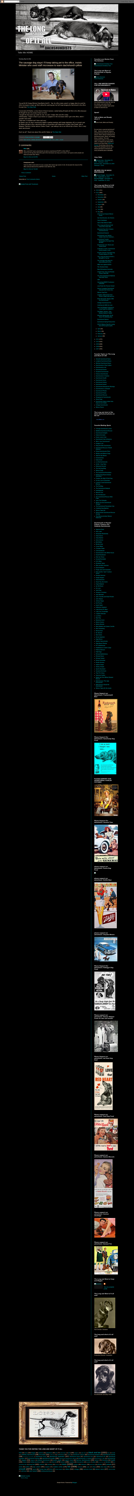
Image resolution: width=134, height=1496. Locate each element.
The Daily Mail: (31, 107)
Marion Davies (100, 622)
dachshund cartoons (79, 1454)
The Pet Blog (99, 486)
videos (67, 1469)
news (53, 139)
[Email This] (44, 137)
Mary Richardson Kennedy (105, 269)
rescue (79, 1467)
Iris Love (98, 588)
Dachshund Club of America (104, 439)
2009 (97, 344)
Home (53, 176)
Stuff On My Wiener (101, 455)
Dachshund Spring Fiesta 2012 (106, 322)
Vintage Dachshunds (102, 405)
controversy (60, 1454)
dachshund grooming (28, 1456)
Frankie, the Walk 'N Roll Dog (104, 478)
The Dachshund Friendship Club (105, 506)
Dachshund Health (101, 378)
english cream (69, 1460)
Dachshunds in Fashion (102, 376)
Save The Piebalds (101, 500)
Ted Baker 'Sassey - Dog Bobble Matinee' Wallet (104, 312)
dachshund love (88, 1456)
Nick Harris (99, 635)
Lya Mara (98, 616)
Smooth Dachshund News (103, 359)
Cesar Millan (99, 546)
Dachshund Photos (101, 391)
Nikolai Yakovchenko (102, 641)
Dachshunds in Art (101, 367)
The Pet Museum (100, 494)
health (113, 1460)
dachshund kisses (75, 1456)
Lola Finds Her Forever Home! (106, 286)
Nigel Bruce (99, 639)
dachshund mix (100, 1456)
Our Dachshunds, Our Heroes (105, 218)
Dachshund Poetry (101, 393)
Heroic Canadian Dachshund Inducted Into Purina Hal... (105, 289)
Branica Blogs (24, 1477)
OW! (98, 279)
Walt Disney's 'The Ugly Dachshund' (102, 681)
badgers (76, 1452)
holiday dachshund (35, 1462)
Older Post (84, 176)
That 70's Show (100, 673)
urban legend (59, 1469)
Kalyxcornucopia (100, 435)
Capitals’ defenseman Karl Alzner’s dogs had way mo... (106, 295)
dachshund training (33, 1458)
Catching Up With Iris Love (104, 305)
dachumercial (111, 1458)
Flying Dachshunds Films (103, 451)
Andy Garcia (99, 535)
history (25, 1462)
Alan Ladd (99, 531)
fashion (97, 1460)
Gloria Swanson (98, 78)
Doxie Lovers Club (101, 437)
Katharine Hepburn (101, 607)
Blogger (74, 1482)
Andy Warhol (99, 538)
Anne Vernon (99, 540)
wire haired (33, 1471)
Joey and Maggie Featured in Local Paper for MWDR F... (105, 308)
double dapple (57, 1460)
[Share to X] (48, 137)
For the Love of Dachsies (103, 480)
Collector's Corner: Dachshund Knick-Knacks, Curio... (106, 249)
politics (57, 139)
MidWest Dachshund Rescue (104, 431)
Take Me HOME (25, 52)
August (100, 204)
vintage (76, 1469)
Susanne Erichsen (101, 671)
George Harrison (100, 575)
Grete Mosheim (100, 579)
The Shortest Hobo (102, 267)
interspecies (80, 1462)
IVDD (20, 1453)
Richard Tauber (100, 658)
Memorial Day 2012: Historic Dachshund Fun (105, 229)
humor (63, 1462)
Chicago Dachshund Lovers (104, 428)
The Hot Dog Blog (101, 468)
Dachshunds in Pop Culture (103, 365)
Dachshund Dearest (103, 233)
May (99, 211)
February (100, 333)
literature (108, 1462)
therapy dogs (43, 1469)
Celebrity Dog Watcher (102, 508)
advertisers (49, 1453)
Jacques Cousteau (101, 592)
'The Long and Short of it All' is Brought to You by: (105, 257)
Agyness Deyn (100, 529)
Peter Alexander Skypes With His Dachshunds (105, 299)
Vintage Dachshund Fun (104, 302)
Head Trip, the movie (102, 582)
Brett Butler (99, 542)
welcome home (88, 1469)
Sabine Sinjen (100, 664)
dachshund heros (41, 1456)
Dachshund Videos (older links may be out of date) (104, 402)
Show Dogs (99, 399)
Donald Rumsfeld (101, 559)
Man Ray (98, 618)
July (99, 207)
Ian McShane (99, 586)
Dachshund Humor (101, 384)
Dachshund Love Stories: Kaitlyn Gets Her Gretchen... (106, 236)
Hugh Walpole (100, 584)
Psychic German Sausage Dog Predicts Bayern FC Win (106, 253)
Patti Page (99, 652)
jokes (94, 1462)
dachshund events (109, 1454)
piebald (108, 1464)
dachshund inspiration (57, 1456)
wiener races (99, 1469)
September (101, 202)
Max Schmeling (100, 628)
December (101, 195)
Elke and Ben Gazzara (102, 565)
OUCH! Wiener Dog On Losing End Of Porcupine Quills (106, 325)
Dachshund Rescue (101, 395)
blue (109, 1452)
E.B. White (99, 561)
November (101, 197)
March (99, 331)
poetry (20, 1467)
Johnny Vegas (100, 601)
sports (34, 1469)
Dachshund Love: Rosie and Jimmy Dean (105, 245)
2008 (97, 346)
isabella (88, 1462)
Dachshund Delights (101, 433)
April (99, 329)
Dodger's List (99, 443)
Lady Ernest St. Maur (102, 609)
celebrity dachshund (36, 139)
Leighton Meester (101, 613)
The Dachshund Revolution (103, 472)
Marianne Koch (100, 620)
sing (111, 1467)
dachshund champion (94, 1454)
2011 (97, 339)
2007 (97, 349)
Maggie (33, 1453)
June (99, 209)
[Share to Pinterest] (52, 137)
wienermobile (112, 1469)
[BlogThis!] (46, 137)
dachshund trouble (46, 139)
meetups (50, 1464)
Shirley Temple (100, 666)
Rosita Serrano (100, 662)
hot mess (46, 1462)
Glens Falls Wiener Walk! (104, 222)
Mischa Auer (99, 630)
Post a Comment (26, 172)
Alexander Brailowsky (102, 533)
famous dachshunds (83, 1460)
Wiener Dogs (99, 470)
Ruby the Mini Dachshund (103, 445)
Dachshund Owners (103, 319)
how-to (54, 1462)
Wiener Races (100, 407)
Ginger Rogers (100, 577)
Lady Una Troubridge (102, 611)
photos (99, 1464)
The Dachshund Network (103, 488)
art (69, 1453)
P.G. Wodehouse (100, 645)
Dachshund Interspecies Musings (105, 386)
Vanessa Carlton (100, 675)
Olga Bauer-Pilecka (101, 643)
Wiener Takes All (100, 510)
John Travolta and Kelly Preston (105, 596)
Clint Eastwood (100, 550)
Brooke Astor (99, 544)
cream (68, 1454)
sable (88, 1466)
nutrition (75, 1464)
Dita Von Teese (100, 557)
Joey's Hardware (102, 220)
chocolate (42, 1454)
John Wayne (99, 599)
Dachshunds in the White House (105, 552)
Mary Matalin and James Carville (105, 626)
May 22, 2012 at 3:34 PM (31, 157)
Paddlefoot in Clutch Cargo (103, 647)
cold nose (52, 1454)
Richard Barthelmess (102, 654)
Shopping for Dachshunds (103, 397)
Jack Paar (98, 590)
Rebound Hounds (101, 466)
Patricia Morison (100, 649)
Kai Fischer (99, 603)
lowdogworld (99, 490)
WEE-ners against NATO (104, 264)
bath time (83, 1452)
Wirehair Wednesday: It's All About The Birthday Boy (105, 316)
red (68, 1466)
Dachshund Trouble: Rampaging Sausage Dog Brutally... (105, 241)
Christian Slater (100, 548)
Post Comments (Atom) (33, 179)
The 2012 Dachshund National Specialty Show (106, 276)
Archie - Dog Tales (101, 464)
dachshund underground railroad (67, 1458)
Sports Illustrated (100, 669)
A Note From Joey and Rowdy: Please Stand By (106, 272)
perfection (92, 1464)
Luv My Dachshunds (101, 462)
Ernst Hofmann (100, 567)
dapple (24, 1460)
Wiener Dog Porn (102, 292)
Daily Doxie (99, 460)
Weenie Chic (99, 492)
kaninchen (101, 1462)
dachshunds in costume (85, 1458)
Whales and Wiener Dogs (103, 453)
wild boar (23, 1471)
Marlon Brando (100, 624)
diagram (33, 1460)
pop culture (37, 1467)
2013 (97, 190)
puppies (47, 1467)
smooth (61, 139)
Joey (26, 1453)
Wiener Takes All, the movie (103, 688)
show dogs (103, 1467)
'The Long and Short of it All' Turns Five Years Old (105, 225)
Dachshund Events (101, 369)
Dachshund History (101, 382)
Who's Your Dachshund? (103, 441)
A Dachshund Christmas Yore (102, 65)
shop (94, 1467)
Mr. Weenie (99, 633)
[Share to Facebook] (50, 137)
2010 (97, 341)
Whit (25, 148)
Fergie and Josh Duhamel (103, 569)
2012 (97, 192)
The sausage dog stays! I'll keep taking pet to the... (104, 261)
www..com (100, 419)
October (100, 199)
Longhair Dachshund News (103, 361)
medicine (41, 1464)
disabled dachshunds (43, 1460)
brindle (113, 1452)
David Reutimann (101, 555)
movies (57, 1464)
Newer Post (22, 176)
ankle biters (63, 1452)
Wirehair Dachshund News (103, 363)
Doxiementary (100, 458)
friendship (105, 1460)
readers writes (58, 1467)
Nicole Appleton (100, 637)
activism (40, 1453)
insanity (71, 1462)
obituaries (84, 1464)
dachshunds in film (99, 1458)
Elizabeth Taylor (100, 563)
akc (56, 1453)
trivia (51, 1469)
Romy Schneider (100, 660)
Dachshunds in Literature (103, 388)
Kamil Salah (99, 605)
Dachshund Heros (101, 380)
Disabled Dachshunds (102, 371)
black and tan (27, 139)
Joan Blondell (100, 594)
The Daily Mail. (57, 132)
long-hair (32, 1464)
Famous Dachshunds (102, 374)
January (100, 336)
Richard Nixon (100, 656)
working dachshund (46, 1471)
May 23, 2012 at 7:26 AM (31, 169)
